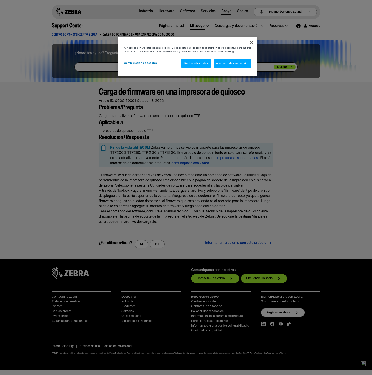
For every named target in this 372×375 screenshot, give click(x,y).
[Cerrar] (251, 42)
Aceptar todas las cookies (232, 63)
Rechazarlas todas (196, 63)
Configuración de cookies (140, 63)
